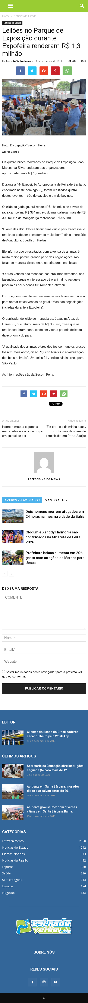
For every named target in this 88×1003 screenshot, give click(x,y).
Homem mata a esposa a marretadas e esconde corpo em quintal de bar (22, 431)
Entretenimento (13, 841)
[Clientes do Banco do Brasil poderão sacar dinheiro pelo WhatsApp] (12, 737)
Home (6, 16)
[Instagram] (44, 982)
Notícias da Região (15, 860)
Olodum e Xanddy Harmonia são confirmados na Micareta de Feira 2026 (53, 537)
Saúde (6, 873)
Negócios (8, 893)
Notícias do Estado (12, 22)
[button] (82, 6)
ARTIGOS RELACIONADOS (22, 500)
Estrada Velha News (18, 61)
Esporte (7, 867)
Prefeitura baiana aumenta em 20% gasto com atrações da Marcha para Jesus (55, 558)
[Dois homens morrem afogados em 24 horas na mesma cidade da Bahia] (12, 516)
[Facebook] (32, 982)
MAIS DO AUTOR (56, 500)
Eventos (7, 886)
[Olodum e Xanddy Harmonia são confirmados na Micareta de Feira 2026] (12, 536)
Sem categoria (12, 880)
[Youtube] (55, 982)
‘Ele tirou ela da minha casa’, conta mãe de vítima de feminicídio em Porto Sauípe (66, 431)
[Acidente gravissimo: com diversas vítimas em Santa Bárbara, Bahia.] (12, 812)
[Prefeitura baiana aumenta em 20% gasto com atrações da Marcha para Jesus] (12, 557)
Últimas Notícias (13, 854)
